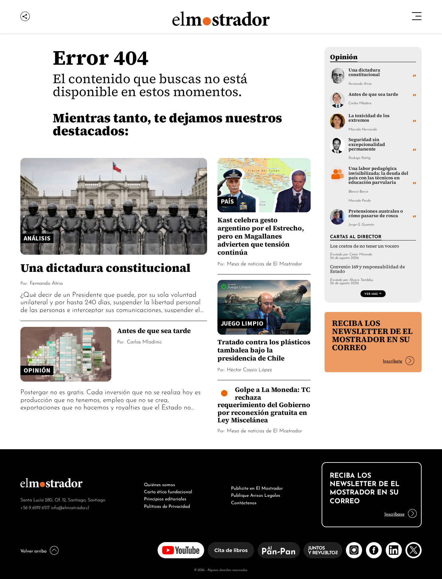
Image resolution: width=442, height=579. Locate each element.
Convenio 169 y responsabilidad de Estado (367, 269)
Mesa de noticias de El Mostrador (264, 263)
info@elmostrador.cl (70, 507)
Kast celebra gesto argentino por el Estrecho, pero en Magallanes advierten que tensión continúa (260, 236)
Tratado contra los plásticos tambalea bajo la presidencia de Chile (263, 350)
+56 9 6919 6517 (35, 507)
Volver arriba (33, 550)
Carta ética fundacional (168, 491)
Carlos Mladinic (144, 341)
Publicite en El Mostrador (257, 487)
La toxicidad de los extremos (369, 118)
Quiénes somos (159, 484)
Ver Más (371, 293)
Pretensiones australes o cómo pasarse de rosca (375, 213)
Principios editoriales (165, 498)
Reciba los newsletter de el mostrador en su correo (372, 335)
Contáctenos (244, 502)
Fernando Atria (46, 282)
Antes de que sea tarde (154, 330)
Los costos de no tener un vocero (364, 246)
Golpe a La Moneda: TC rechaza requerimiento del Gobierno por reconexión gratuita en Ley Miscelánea (263, 405)
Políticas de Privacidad (167, 505)
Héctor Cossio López (249, 369)
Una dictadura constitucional (105, 267)
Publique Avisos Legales (255, 494)
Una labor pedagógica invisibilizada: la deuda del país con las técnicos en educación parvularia (378, 175)
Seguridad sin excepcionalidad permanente (366, 144)
